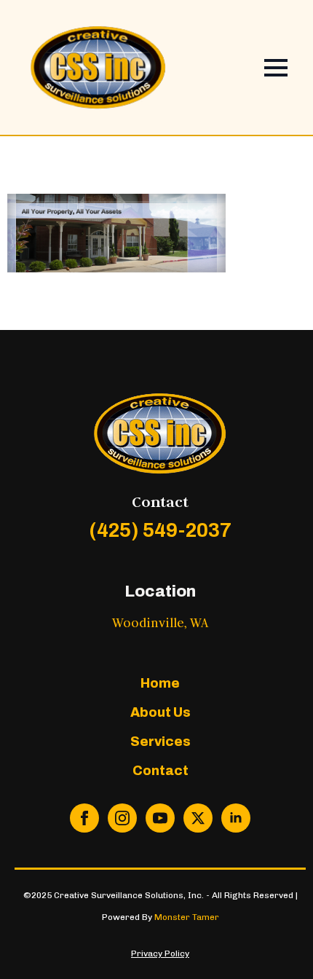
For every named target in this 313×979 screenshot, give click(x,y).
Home (160, 683)
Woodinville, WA (160, 623)
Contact (160, 770)
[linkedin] (235, 818)
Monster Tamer (186, 917)
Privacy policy (160, 953)
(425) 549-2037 (160, 530)
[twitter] (198, 818)
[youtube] (160, 818)
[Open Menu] (276, 67)
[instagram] (122, 818)
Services (160, 741)
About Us (160, 712)
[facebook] (84, 818)
